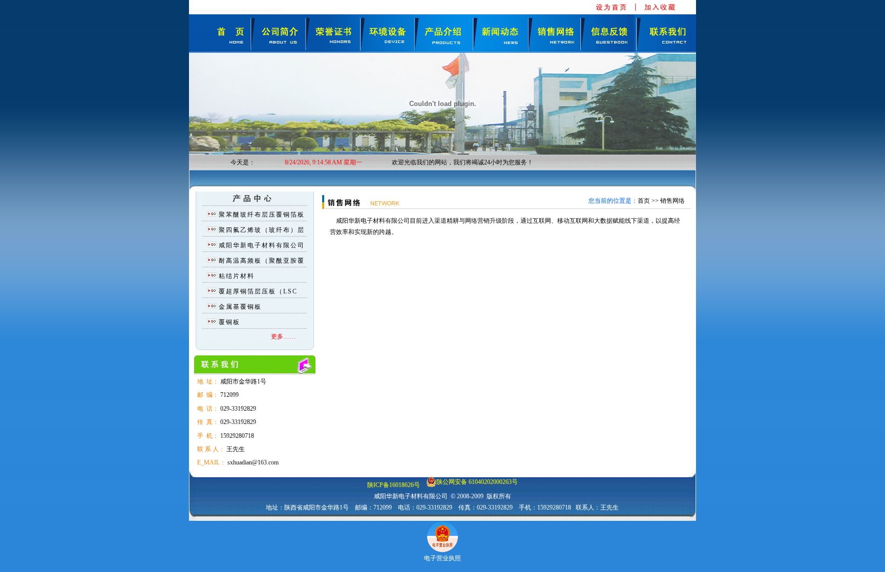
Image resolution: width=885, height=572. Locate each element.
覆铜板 (229, 322)
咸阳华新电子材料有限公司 (262, 245)
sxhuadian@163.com (253, 462)
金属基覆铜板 (240, 306)
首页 (644, 200)
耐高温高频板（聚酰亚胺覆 (262, 260)
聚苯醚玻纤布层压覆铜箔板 (262, 214)
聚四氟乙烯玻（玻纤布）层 (262, 230)
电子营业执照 (442, 558)
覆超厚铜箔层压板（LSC (258, 291)
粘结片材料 (237, 276)
